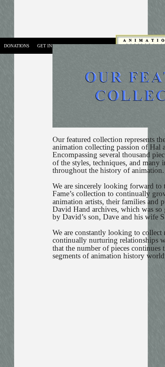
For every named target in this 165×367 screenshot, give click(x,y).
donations (16, 45)
